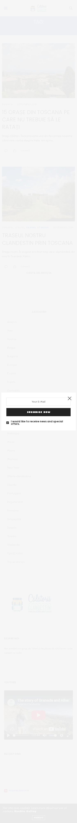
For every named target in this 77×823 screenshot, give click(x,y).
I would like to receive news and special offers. (37, 422)
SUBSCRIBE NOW (38, 412)
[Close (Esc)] (70, 399)
